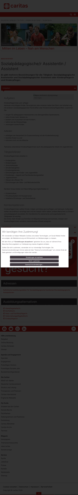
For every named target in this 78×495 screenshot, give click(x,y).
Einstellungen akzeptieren (34, 257)
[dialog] (35, 247)
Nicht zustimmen (34, 261)
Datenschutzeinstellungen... (34, 264)
